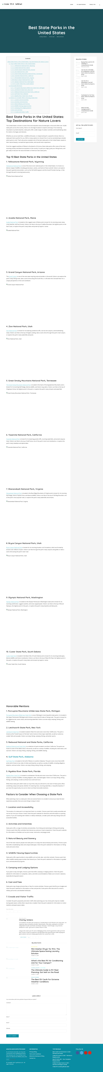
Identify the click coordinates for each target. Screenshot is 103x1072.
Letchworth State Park (12, 732)
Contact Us (32, 1058)
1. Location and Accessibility (20, 100)
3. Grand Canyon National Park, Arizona (23, 69)
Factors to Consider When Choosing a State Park (23, 97)
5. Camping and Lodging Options (21, 108)
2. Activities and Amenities (19, 102)
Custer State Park (11, 656)
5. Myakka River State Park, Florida (21, 96)
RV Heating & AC (34, 958)
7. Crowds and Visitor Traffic (20, 112)
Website (8, 1028)
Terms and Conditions (35, 1054)
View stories (23, 937)
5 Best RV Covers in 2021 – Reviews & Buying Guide (62, 1056)
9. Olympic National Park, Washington (22, 81)
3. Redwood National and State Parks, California (25, 92)
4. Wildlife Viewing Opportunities (21, 106)
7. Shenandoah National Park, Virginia (22, 77)
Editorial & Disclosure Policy (36, 1056)
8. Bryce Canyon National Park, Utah (22, 79)
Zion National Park (11, 330)
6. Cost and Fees (16, 110)
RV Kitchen (43, 967)
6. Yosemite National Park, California (22, 75)
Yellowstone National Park (13, 166)
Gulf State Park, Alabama (21, 756)
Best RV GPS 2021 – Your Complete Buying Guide (62, 1060)
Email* (77, 133)
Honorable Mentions (15, 85)
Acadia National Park (12, 222)
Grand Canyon (13, 276)
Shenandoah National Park (14, 493)
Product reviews (35, 977)
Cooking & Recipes (35, 967)
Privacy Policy (33, 1052)
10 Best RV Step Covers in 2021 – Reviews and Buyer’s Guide (61, 1063)
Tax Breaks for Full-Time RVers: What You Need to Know (87, 96)
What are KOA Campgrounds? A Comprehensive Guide (87, 109)
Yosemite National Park (13, 439)
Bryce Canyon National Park (14, 547)
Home (71, 4)
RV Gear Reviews (81, 4)
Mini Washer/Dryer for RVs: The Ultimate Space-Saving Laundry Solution (45, 951)
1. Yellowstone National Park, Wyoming (23, 65)
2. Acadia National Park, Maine (20, 67)
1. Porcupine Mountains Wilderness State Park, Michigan (27, 88)
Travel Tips (92, 4)
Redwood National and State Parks (16, 746)
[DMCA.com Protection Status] (10, 1059)
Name (8, 1016)
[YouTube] (89, 1052)
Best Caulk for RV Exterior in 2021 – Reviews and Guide (62, 1052)
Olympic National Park (12, 602)
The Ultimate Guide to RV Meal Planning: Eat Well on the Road (45, 971)
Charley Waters (43, 36)
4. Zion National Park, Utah (19, 71)
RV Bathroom (34, 946)
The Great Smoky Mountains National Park (18, 385)
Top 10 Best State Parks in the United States (22, 63)
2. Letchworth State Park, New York (22, 89)
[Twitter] (81, 1052)
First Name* (79, 128)
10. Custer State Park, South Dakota (22, 83)
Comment (8, 1002)
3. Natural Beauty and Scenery (20, 104)
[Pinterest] (85, 1052)
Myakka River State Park (13, 775)
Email (7, 1022)
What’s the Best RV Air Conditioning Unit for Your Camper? (47, 961)
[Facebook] (77, 1052)
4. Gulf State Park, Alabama (19, 93)
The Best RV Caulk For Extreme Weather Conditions (45, 980)
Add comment (60, 36)
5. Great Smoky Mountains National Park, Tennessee (26, 73)
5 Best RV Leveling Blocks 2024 (61, 1066)
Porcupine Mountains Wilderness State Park (18, 715)
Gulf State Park (10, 761)
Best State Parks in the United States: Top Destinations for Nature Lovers (28, 61)
